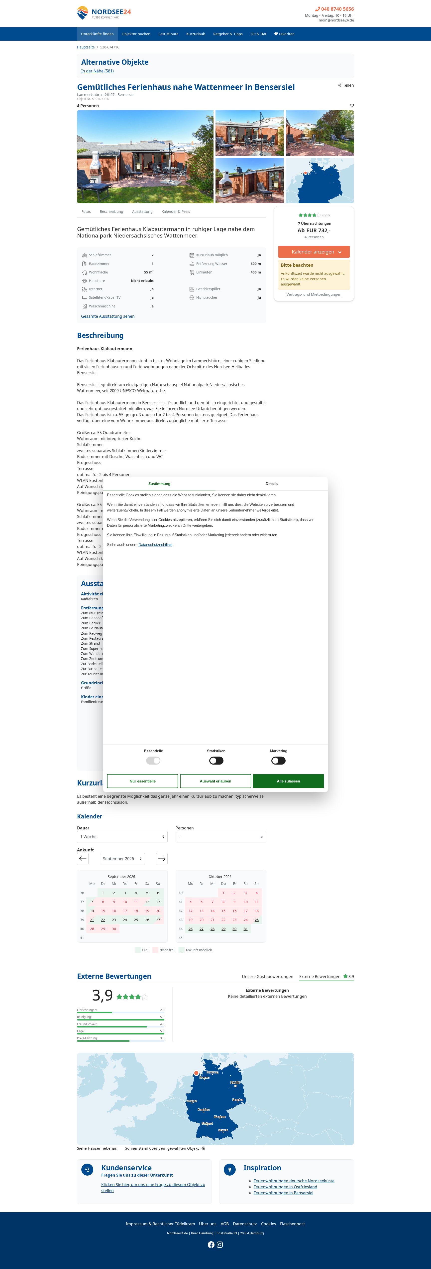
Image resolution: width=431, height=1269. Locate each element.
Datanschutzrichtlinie (155, 544)
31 (246, 928)
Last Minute (168, 33)
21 (92, 919)
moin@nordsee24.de (336, 20)
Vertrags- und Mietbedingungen (314, 294)
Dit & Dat (258, 33)
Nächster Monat (161, 858)
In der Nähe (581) (97, 71)
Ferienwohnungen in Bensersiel (283, 1193)
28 (213, 928)
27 (202, 928)
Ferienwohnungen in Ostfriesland (285, 1187)
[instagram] (219, 1243)
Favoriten (286, 33)
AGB (225, 1224)
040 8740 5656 (337, 8)
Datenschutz (245, 1224)
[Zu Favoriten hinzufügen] (352, 105)
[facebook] (211, 1243)
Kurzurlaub (195, 33)
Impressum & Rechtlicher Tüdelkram (160, 1224)
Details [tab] (272, 483)
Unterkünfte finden (97, 33)
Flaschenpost (292, 1224)
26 (191, 928)
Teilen (348, 85)
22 (103, 919)
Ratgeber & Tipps (228, 33)
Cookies (268, 1224)
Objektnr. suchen (136, 33)
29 (223, 928)
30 (234, 928)
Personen (185, 828)
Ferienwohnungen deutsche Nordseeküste (294, 1181)
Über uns (207, 1224)
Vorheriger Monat (82, 858)
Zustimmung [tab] (159, 483)
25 (257, 919)
